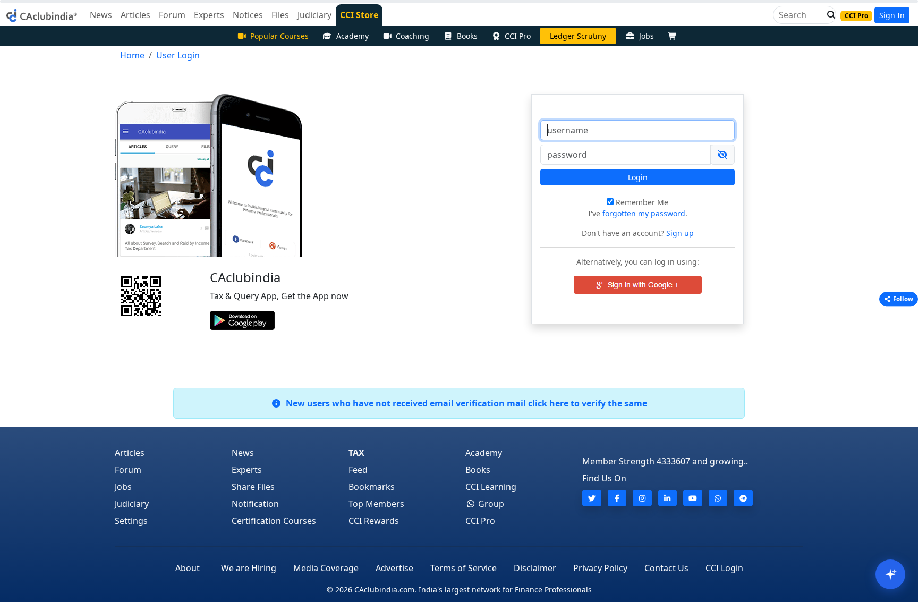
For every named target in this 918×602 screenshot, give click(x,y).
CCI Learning (490, 487)
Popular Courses (279, 36)
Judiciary (132, 504)
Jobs (646, 36)
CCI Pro (518, 36)
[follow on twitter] (591, 498)
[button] (828, 14)
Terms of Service (463, 568)
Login (638, 177)
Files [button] (280, 15)
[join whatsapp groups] (718, 498)
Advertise (394, 568)
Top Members (376, 504)
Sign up (679, 233)
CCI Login (724, 568)
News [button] (101, 15)
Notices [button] (248, 15)
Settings (131, 521)
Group (490, 504)
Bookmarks (371, 487)
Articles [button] (135, 15)
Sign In (892, 15)
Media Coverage (326, 568)
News (243, 453)
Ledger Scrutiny (578, 36)
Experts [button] (209, 15)
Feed (358, 470)
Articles (129, 453)
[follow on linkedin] (667, 498)
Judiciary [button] (315, 15)
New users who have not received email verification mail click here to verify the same (464, 403)
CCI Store (359, 15)
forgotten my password (643, 213)
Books (467, 36)
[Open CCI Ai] (890, 574)
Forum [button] (172, 15)
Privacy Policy (600, 568)
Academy (352, 36)
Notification (255, 504)
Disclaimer (535, 568)
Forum (128, 470)
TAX (356, 453)
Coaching (412, 36)
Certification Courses (274, 521)
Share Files (253, 487)
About (187, 568)
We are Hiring (248, 568)
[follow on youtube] (692, 498)
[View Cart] (674, 36)
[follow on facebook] (617, 498)
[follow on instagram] (642, 498)
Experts (247, 470)
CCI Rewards (373, 521)
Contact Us (666, 568)
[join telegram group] (743, 498)
